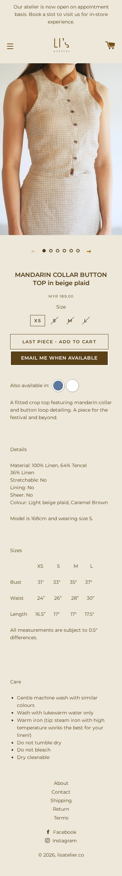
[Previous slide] (33, 251)
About (61, 783)
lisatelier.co (70, 855)
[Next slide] (88, 251)
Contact (61, 792)
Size (61, 307)
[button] (59, 358)
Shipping (61, 800)
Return (61, 809)
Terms (61, 818)
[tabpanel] (61, 143)
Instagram (64, 841)
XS (37, 320)
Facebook (64, 832)
